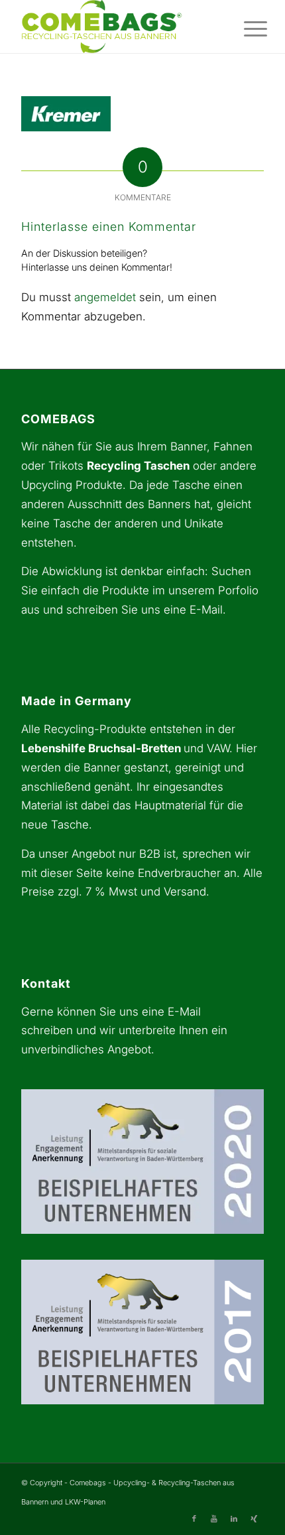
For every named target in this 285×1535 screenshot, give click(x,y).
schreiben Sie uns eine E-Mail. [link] (146, 609)
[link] (118, 26)
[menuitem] (245, 27)
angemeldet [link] (105, 297)
